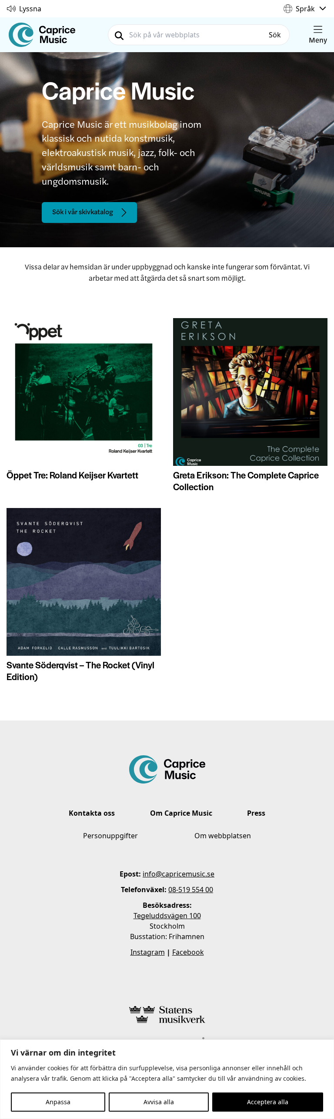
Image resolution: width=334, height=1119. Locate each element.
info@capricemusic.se (178, 874)
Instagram (147, 952)
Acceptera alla (267, 1102)
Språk (305, 8)
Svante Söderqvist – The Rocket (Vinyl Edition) (80, 670)
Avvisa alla (159, 1102)
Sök (275, 35)
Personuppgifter (110, 835)
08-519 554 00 (190, 889)
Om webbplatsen (222, 835)
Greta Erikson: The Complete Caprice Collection (246, 480)
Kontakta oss (92, 813)
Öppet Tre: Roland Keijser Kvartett (72, 474)
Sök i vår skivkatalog (82, 211)
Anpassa (58, 1102)
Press (256, 813)
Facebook (188, 952)
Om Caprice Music (181, 813)
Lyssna (30, 8)
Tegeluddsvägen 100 (167, 915)
